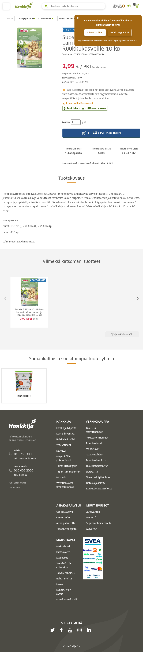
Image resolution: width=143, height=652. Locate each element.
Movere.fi (91, 529)
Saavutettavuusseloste (99, 488)
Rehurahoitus (64, 578)
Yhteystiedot (63, 445)
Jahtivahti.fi (93, 512)
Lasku (59, 584)
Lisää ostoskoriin (104, 133)
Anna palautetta (66, 523)
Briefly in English (66, 439)
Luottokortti (63, 552)
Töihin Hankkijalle (66, 466)
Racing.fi (91, 517)
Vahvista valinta (95, 32)
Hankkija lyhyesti (66, 428)
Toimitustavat (94, 443)
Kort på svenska (65, 433)
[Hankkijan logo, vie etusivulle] (24, 5)
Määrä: (66, 122)
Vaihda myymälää (119, 32)
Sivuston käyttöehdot (98, 477)
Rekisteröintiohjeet (97, 437)
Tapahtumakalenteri (68, 471)
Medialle (61, 477)
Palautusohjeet (94, 454)
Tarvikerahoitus (65, 573)
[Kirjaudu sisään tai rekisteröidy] (128, 6)
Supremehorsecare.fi (98, 523)
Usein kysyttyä (64, 512)
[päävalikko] (6, 6)
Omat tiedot (63, 517)
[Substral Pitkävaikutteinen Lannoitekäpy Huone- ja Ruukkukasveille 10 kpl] (30, 48)
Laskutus (61, 450)
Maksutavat (93, 449)
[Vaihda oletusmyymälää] (123, 6)
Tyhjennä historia (120, 334)
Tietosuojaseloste (96, 483)
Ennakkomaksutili (66, 599)
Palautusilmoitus (96, 460)
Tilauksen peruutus (97, 466)
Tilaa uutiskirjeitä (66, 529)
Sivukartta (92, 471)
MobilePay (62, 557)
